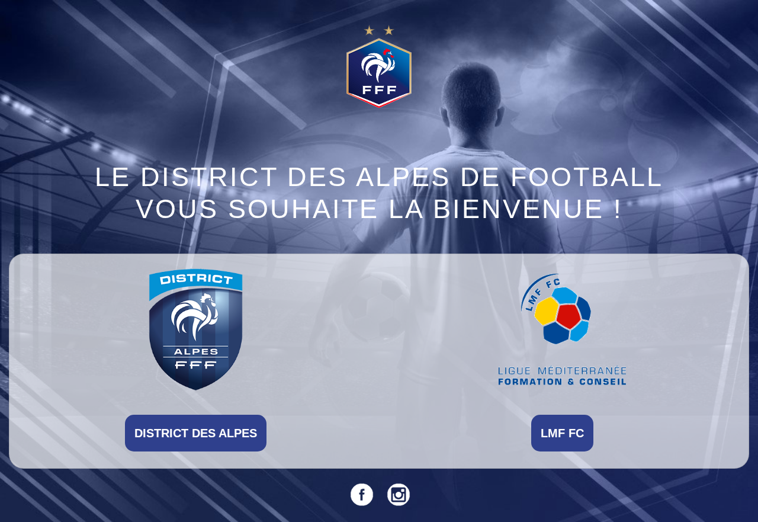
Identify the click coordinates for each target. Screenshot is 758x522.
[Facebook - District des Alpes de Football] (361, 493)
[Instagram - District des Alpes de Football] (397, 493)
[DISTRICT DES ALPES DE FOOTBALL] (195, 329)
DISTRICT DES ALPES (195, 433)
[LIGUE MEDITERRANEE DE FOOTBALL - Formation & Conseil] (562, 329)
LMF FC (562, 433)
